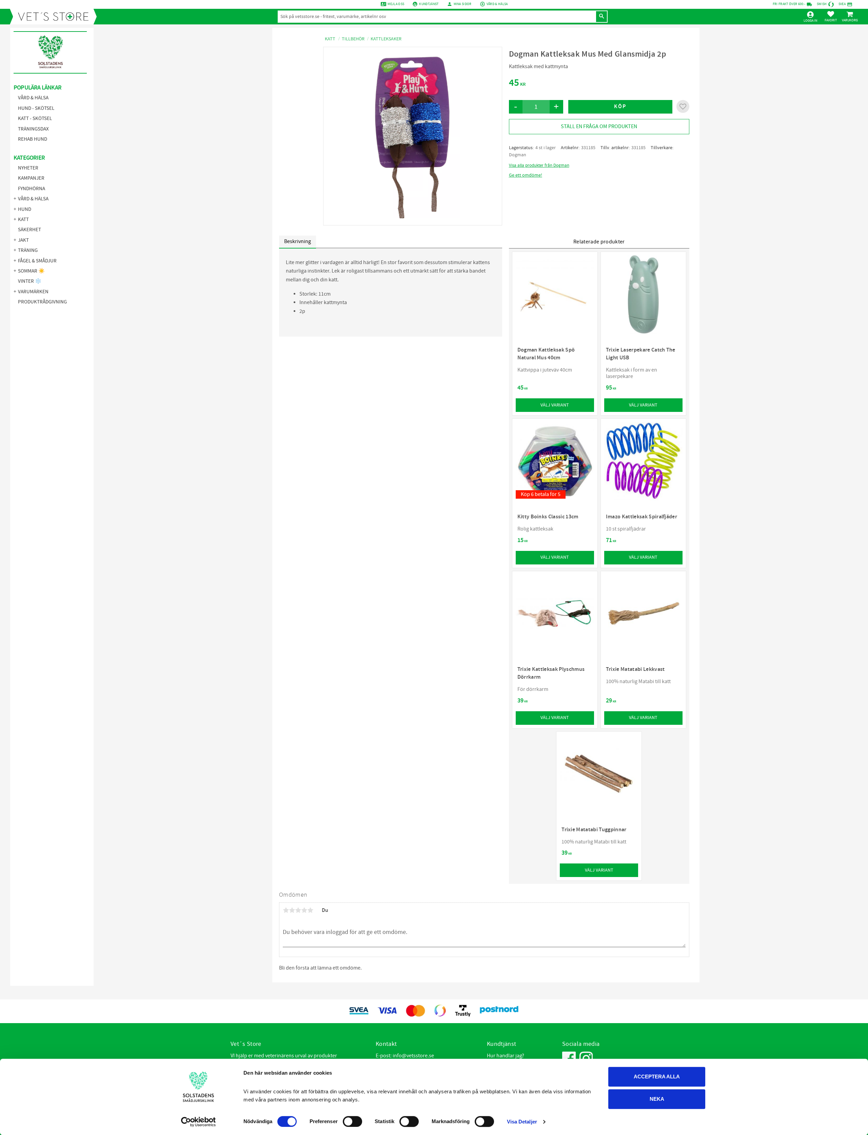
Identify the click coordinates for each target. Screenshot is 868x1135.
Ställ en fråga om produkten (599, 126)
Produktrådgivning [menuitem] (42, 302)
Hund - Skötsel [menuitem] (36, 108)
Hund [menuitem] (24, 209)
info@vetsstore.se (413, 1055)
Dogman (517, 155)
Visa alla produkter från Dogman (539, 165)
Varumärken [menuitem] (33, 291)
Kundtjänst (428, 4)
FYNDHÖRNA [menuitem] (31, 188)
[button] (831, 16)
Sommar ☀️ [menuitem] (31, 271)
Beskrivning (297, 241)
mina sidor (463, 4)
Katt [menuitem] (23, 219)
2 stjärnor (292, 910)
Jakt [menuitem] (23, 240)
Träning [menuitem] (28, 250)
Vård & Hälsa (497, 4)
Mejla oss (396, 4)
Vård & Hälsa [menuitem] (33, 98)
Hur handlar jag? (505, 1055)
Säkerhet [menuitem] (29, 229)
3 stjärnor (298, 910)
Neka (657, 1099)
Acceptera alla (657, 1076)
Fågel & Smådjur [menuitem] (37, 261)
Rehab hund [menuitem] (32, 139)
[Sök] (601, 17)
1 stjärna (286, 910)
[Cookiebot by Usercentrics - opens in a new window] (198, 1122)
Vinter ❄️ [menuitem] (29, 281)
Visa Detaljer (522, 1121)
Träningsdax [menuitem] (33, 129)
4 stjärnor (304, 910)
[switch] (352, 1121)
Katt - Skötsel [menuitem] (35, 118)
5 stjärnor (310, 910)
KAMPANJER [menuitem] (31, 178)
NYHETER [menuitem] (28, 168)
